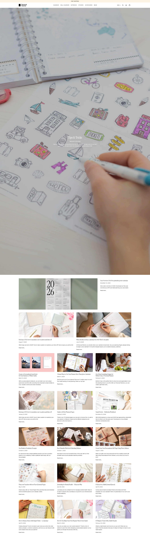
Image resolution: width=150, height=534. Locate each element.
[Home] (23, 5)
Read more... (103, 290)
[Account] (126, 5)
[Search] (123, 5)
